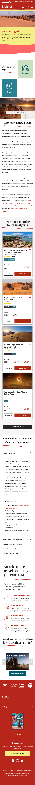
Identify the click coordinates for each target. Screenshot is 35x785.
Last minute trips (20, 9)
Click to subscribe (17, 753)
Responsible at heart (18, 625)
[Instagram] (17, 760)
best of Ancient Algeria (22, 203)
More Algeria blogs (17, 673)
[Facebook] (13, 760)
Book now (22, 273)
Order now (17, 734)
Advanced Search (18, 426)
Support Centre (5, 2)
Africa (16, 136)
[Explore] (7, 6)
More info (8, 273)
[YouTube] (22, 760)
